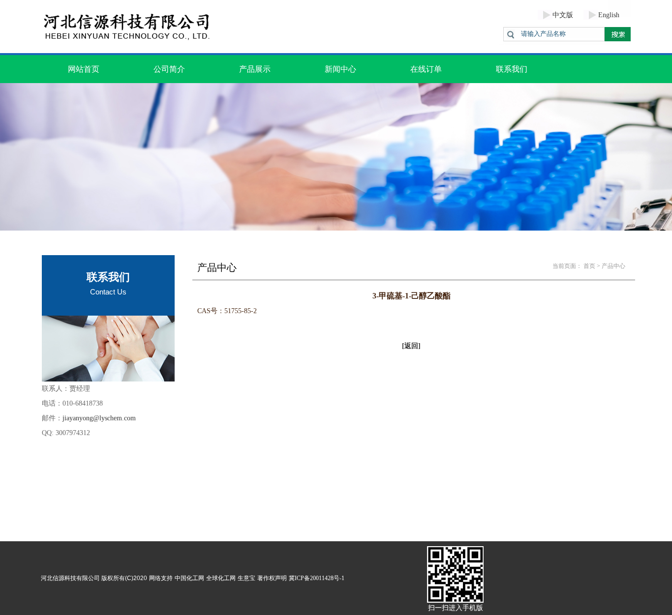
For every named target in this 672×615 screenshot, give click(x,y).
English (608, 15)
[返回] (411, 346)
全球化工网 (221, 578)
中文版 (562, 15)
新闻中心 (340, 69)
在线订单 (426, 69)
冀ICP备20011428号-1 (316, 578)
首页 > (591, 266)
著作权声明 (272, 578)
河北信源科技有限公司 (70, 578)
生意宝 (246, 578)
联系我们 (511, 69)
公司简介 (169, 69)
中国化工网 (189, 578)
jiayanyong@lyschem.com (99, 418)
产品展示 (255, 69)
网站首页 (83, 69)
